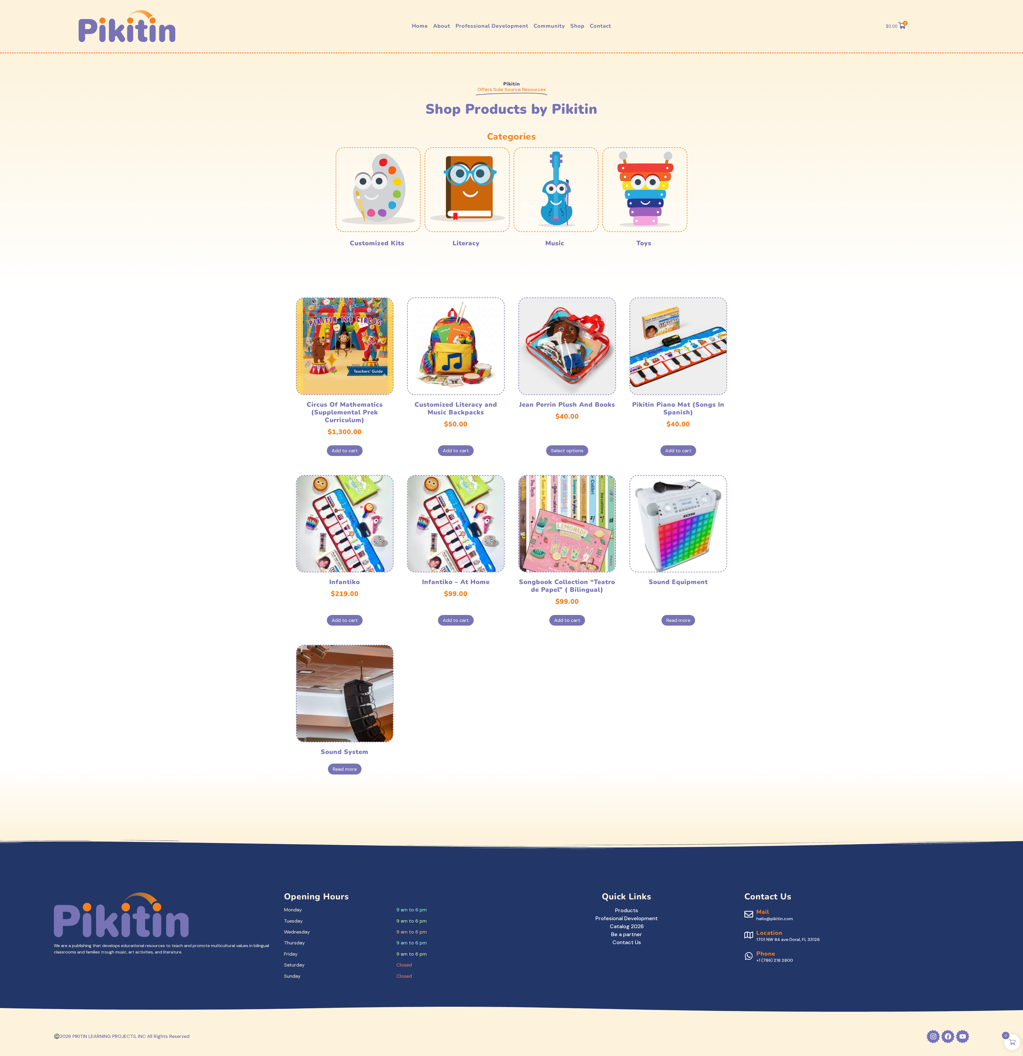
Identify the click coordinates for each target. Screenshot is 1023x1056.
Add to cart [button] (345, 450)
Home (420, 26)
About (441, 26)
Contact (600, 26)
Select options (567, 450)
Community (549, 26)
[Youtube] (962, 1036)
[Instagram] (933, 1036)
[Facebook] (948, 1036)
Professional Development (492, 26)
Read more (678, 620)
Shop (577, 26)
